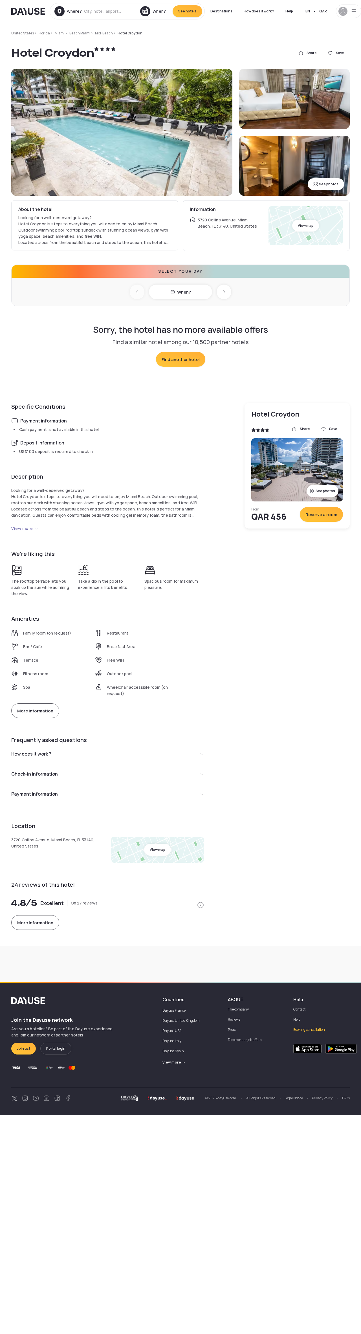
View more (22, 528)
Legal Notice (294, 1098)
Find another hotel (181, 359)
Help (289, 11)
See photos (328, 184)
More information (35, 711)
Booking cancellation (309, 1029)
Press (232, 1029)
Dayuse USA (172, 1030)
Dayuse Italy (171, 1040)
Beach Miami (79, 33)
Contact (299, 1009)
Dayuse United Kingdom (181, 1020)
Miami (60, 33)
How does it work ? (259, 11)
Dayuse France (174, 1010)
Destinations (221, 11)
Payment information (34, 794)
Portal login (55, 1048)
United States (22, 33)
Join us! (23, 1048)
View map (305, 225)
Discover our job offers (244, 1039)
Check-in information (34, 774)
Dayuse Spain (173, 1051)
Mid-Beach (104, 33)
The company (238, 1009)
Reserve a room (321, 515)
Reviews (234, 1019)
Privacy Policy (322, 1098)
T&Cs (346, 1098)
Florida (44, 33)
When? (184, 292)
